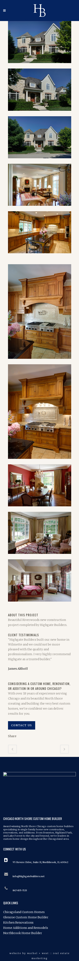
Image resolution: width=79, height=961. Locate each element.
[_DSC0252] (39, 113)
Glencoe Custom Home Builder (25, 917)
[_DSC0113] (9, 610)
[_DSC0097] (39, 604)
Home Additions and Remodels (25, 928)
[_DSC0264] (39, 66)
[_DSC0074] (39, 361)
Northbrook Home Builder (22, 933)
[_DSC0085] (39, 509)
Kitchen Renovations (18, 922)
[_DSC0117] (10, 610)
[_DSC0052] (39, 208)
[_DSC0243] (39, 161)
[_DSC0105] (8, 610)
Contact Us (21, 725)
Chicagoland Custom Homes (24, 912)
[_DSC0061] (39, 256)
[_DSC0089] (39, 556)
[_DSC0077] (39, 461)
